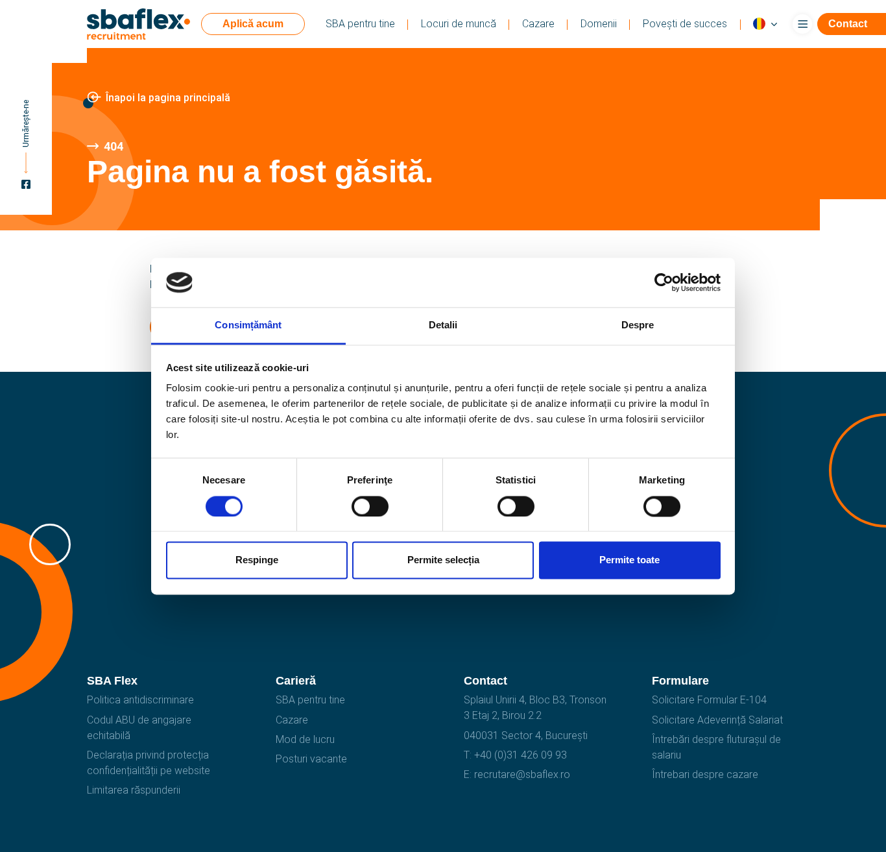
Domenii (599, 24)
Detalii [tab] (443, 325)
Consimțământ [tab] (248, 325)
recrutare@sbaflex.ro (522, 774)
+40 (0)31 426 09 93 (520, 755)
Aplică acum (252, 23)
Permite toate (629, 560)
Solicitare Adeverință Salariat (717, 720)
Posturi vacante (311, 759)
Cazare (538, 24)
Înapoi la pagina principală (168, 97)
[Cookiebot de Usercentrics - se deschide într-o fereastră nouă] (664, 282)
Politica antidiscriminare (140, 700)
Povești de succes (685, 24)
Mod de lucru (305, 739)
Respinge (256, 560)
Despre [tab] (637, 325)
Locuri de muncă (458, 24)
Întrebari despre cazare (705, 774)
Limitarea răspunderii (133, 790)
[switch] (370, 506)
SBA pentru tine (360, 24)
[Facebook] (26, 186)
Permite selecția (443, 560)
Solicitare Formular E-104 (709, 700)
